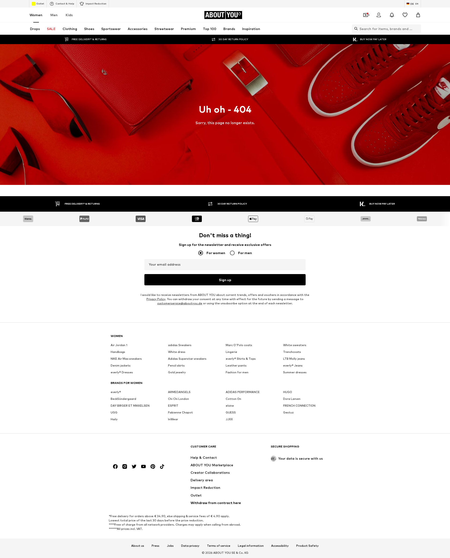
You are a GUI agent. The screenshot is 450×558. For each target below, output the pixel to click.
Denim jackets (121, 365)
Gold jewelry (177, 372)
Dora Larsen (291, 399)
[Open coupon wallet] (365, 15)
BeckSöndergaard (123, 399)
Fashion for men (237, 372)
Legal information (251, 545)
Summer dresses (295, 372)
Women (36, 15)
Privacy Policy (155, 299)
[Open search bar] (355, 29)
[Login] (379, 15)
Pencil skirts (176, 365)
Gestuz (288, 412)
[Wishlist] (405, 15)
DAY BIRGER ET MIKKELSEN (130, 405)
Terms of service (218, 545)
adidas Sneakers (179, 345)
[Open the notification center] (392, 15)
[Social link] (115, 466)
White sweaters (294, 345)
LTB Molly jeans (294, 358)
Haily (114, 419)
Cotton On (233, 399)
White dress (176, 352)
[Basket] (418, 15)
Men (54, 15)
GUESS (231, 412)
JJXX (229, 419)
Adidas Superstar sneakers (187, 358)
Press (155, 545)
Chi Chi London (178, 399)
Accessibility (280, 545)
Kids (69, 15)
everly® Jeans (293, 365)
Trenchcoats (292, 352)
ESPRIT (173, 405)
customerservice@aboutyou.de (179, 303)
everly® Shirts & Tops (241, 358)
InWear (173, 419)
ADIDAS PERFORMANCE (243, 392)
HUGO (287, 392)
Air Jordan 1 (119, 345)
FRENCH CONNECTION (299, 405)
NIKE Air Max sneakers (126, 358)
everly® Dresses (122, 372)
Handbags (118, 352)
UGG (114, 412)
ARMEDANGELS (179, 392)
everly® (116, 392)
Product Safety (307, 545)
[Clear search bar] (417, 29)
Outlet (40, 3)
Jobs (170, 545)
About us (137, 545)
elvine (230, 405)
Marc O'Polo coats (239, 345)
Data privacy (190, 545)
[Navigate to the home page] (136, 448)
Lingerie (231, 352)
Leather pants (236, 365)
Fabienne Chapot (180, 412)
